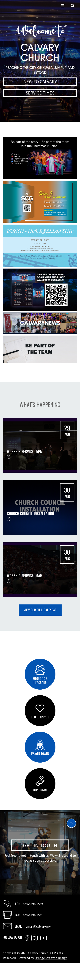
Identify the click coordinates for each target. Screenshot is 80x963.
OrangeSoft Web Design (51, 958)
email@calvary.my (38, 926)
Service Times (40, 93)
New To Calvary (40, 82)
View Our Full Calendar (40, 609)
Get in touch (40, 845)
